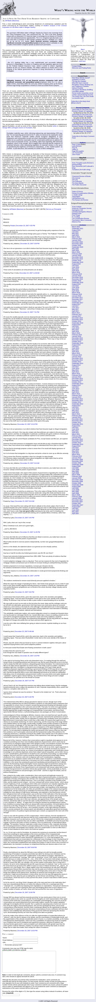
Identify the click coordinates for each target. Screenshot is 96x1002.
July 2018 (75, 286)
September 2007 (77, 505)
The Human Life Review (80, 200)
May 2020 (75, 249)
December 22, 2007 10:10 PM (27, 424)
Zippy (12, 501)
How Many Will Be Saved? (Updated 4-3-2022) (81, 78)
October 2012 (76, 402)
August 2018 (76, 284)
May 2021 (75, 233)
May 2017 (75, 309)
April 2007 (75, 513)
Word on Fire (76, 222)
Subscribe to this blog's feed (80, 101)
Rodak (12, 225)
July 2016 (75, 326)
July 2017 (75, 306)
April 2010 (75, 453)
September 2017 (77, 303)
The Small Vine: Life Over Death (83, 96)
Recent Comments (82, 107)
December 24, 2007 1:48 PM (29, 576)
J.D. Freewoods (77, 153)
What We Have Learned (80, 83)
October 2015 (76, 341)
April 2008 (75, 493)
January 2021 (76, 240)
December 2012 (77, 399)
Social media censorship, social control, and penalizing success (82, 94)
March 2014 (76, 373)
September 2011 (77, 424)
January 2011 (76, 437)
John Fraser (76, 154)
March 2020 (76, 252)
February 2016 (77, 335)
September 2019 (77, 262)
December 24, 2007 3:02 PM (24, 592)
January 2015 (76, 356)
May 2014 (75, 370)
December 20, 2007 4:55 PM (25, 225)
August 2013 (76, 385)
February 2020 (77, 254)
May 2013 (75, 390)
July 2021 (75, 232)
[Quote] (23, 950)
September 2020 (77, 247)
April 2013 (75, 392)
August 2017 (76, 304)
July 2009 (75, 468)
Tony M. (74, 148)
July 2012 (75, 407)
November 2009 (77, 461)
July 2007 (75, 508)
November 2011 (77, 421)
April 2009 (75, 473)
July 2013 (75, 387)
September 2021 (77, 228)
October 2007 (76, 503)
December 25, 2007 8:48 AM (24, 631)
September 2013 (77, 383)
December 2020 (77, 242)
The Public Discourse (79, 185)
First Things (76, 215)
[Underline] (16, 950)
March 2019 (76, 272)
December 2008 (77, 480)
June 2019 (75, 267)
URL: (4, 942)
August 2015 (76, 345)
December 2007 (77, 500)
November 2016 (77, 319)
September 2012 (77, 404)
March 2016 (76, 333)
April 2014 (75, 372)
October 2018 (76, 281)
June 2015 (75, 348)
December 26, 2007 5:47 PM (24, 681)
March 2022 (76, 227)
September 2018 (77, 282)
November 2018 (77, 279)
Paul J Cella (76, 144)
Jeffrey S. (75, 149)
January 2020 (76, 255)
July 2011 (75, 427)
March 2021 (76, 237)
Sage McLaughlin (78, 151)
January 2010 (76, 458)
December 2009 (77, 459)
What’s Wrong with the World (74, 10)
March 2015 (76, 353)
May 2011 (75, 431)
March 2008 (76, 495)
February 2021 (77, 238)
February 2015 (77, 355)
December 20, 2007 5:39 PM (29, 243)
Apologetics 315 (77, 210)
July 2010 (75, 448)
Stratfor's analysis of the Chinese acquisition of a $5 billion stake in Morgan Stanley (34, 26)
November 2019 (77, 259)
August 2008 (76, 486)
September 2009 (77, 464)
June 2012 (75, 409)
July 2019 (75, 265)
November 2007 (77, 501)
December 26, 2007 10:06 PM (25, 892)
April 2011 (75, 432)
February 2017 (77, 314)
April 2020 (75, 250)
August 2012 (76, 405)
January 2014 (76, 377)
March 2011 (76, 434)
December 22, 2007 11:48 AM (29, 273)
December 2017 (77, 297)
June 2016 (75, 328)
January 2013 (76, 397)
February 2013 (77, 395)
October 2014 (76, 362)
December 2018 (77, 277)
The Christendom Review (80, 218)
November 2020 (77, 244)
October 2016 (76, 321)
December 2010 (77, 439)
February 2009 (77, 476)
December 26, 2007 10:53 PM (27, 930)
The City (75, 180)
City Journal (76, 178)
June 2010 (75, 449)
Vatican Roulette (77, 88)
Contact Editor (77, 66)
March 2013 (76, 394)
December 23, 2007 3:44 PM (24, 518)
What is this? (76, 103)
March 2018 (76, 292)
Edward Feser (76, 213)
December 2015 (77, 338)
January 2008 (76, 498)
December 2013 (77, 378)
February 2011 (77, 436)
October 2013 (76, 382)
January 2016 (76, 336)
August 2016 (76, 324)
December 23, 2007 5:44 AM (29, 463)
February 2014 (77, 375)
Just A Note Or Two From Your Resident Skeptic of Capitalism (82, 110)
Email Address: (8, 940)
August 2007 (76, 507)
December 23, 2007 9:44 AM (24, 501)
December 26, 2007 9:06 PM (27, 847)
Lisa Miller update (78, 91)
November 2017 (77, 299)
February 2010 (77, 456)
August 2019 (76, 264)
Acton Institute (76, 207)
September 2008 (77, 485)
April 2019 (75, 270)
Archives (83, 225)
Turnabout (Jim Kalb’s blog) (81, 169)
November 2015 (77, 340)
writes (55, 126)
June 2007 (75, 510)
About (83, 49)
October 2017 (76, 301)
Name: (5, 938)
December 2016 (77, 318)
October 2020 (76, 245)
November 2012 (77, 400)
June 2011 (75, 429)
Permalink (57, 209)
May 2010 (75, 451)
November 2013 (77, 380)
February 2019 (77, 274)
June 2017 (75, 308)
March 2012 (76, 414)
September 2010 (77, 444)
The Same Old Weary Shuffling (82, 89)
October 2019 (76, 260)
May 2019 (75, 269)
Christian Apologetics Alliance (82, 212)
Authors (83, 142)
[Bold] (4, 950)
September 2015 (77, 343)
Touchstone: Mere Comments (82, 220)
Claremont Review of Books (81, 176)
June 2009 (75, 469)
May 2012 (75, 410)
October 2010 (76, 442)
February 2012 (77, 416)
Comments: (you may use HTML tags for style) (17, 948)
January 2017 (76, 316)
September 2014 (77, 363)
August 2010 (76, 446)
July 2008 (75, 488)
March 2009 (76, 475)
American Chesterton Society (82, 208)
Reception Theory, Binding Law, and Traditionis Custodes (82, 85)
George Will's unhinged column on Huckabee (17, 128)
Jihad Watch (76, 196)
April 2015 (75, 351)
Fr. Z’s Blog (76, 217)
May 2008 (75, 491)
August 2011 (76, 426)
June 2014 (75, 368)
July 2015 (75, 346)
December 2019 (77, 257)
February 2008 (77, 496)
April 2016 (75, 331)
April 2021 (75, 235)
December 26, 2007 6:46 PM (24, 697)
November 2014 (77, 360)
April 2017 (75, 311)
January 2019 (76, 276)
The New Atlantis (77, 183)
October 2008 (76, 483)
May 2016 (75, 330)
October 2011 (76, 422)
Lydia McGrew (77, 146)
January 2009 (76, 478)
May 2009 (75, 471)
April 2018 (75, 291)
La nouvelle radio (78, 98)
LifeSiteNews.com (78, 198)
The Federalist (77, 181)
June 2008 (75, 490)
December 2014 (77, 358)
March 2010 (76, 454)
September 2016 (77, 323)
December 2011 (77, 419)
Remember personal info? (13, 945)
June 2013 (75, 389)
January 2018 (76, 296)
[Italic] (9, 950)
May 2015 (75, 350)
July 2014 (75, 367)
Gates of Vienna (77, 191)
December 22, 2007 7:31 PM (29, 312)
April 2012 (75, 412)
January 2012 (76, 417)
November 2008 (77, 481)
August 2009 (76, 466)
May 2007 (75, 512)
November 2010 (77, 441)
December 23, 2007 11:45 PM (30, 532)
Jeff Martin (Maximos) (12, 20)
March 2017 (76, 313)
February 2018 (77, 294)
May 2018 (75, 289)
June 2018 (75, 287)
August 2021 (76, 230)
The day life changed (79, 81)
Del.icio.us (49, 209)
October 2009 (76, 463)
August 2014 (76, 365)
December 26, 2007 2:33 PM (29, 656)
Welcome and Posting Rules (81, 68)
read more (82, 61)
